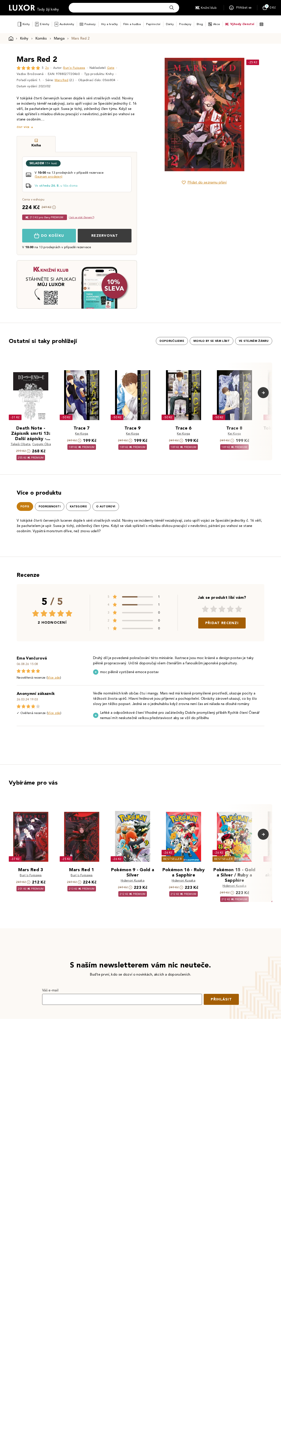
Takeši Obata (20, 444)
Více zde (53, 677)
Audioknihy (66, 24)
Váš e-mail (50, 990)
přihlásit (221, 999)
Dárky (170, 24)
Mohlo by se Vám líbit (211, 340)
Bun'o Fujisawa (74, 68)
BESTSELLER (172, 859)
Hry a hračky (109, 24)
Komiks (41, 38)
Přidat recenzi (222, 623)
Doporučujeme (172, 340)
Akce (216, 24)
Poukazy (90, 24)
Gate (110, 68)
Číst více (23, 127)
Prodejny (185, 24)
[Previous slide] (154, 114)
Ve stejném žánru (253, 340)
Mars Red (61, 80)
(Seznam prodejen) (48, 177)
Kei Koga (81, 433)
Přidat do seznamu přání (207, 182)
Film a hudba (132, 24)
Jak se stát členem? (82, 217)
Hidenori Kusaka (132, 880)
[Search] (171, 7)
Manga (59, 38)
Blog (200, 24)
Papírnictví (153, 24)
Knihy (26, 24)
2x (47, 68)
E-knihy (44, 24)
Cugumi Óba (41, 444)
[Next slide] (253, 114)
